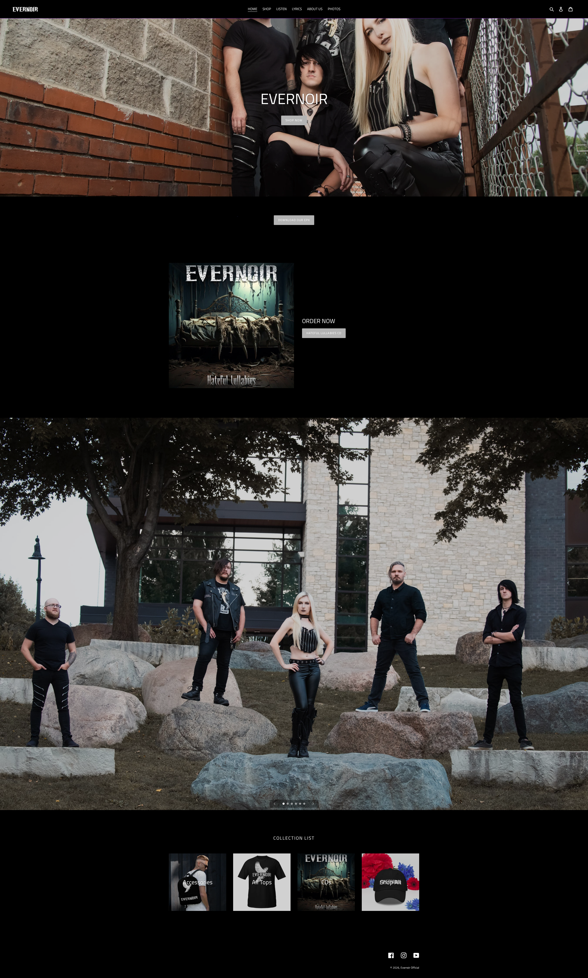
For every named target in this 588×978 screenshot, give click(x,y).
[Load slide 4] (296, 804)
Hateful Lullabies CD (323, 333)
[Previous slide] (275, 804)
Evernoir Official (410, 967)
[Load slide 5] (300, 804)
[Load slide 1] (284, 804)
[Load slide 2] (288, 804)
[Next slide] (313, 804)
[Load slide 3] (292, 804)
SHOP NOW (294, 120)
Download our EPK (294, 220)
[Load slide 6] (304, 804)
